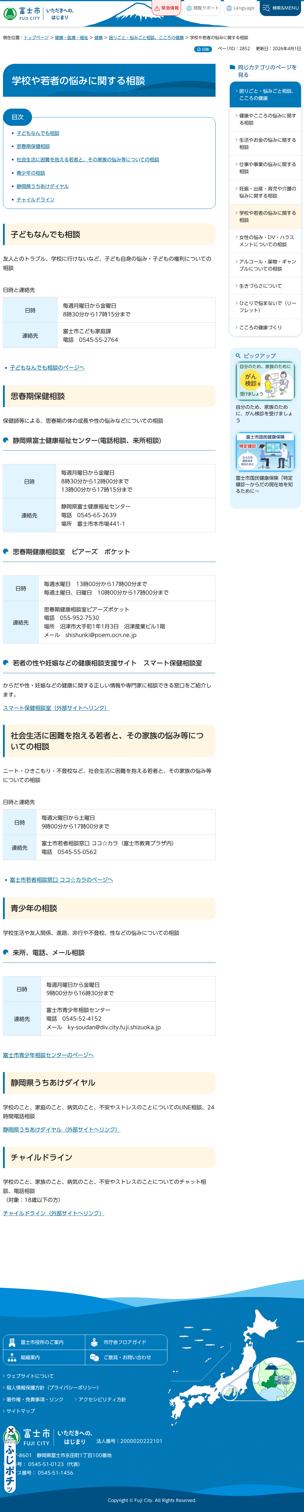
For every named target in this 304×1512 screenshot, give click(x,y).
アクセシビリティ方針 (102, 1399)
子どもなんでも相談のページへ (47, 367)
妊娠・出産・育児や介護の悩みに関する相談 (267, 192)
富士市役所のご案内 (42, 1342)
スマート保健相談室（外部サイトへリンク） (56, 708)
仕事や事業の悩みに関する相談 (267, 168)
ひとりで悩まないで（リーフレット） (267, 307)
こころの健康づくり (260, 327)
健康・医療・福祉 (71, 38)
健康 (98, 38)
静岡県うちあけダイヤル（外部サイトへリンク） (62, 1129)
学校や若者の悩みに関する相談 (267, 217)
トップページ (36, 38)
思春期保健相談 (33, 146)
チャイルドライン (36, 199)
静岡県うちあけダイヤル (43, 186)
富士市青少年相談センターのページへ (48, 1055)
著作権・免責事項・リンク (35, 1399)
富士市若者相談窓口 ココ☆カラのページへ (61, 879)
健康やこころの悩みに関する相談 (267, 119)
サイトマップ (21, 1411)
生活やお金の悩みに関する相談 (267, 144)
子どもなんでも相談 (38, 133)
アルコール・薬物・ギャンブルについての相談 (267, 265)
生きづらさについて (260, 286)
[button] (166, 8)
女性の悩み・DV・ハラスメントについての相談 (266, 241)
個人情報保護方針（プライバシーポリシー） (54, 1387)
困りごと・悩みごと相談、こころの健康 (146, 38)
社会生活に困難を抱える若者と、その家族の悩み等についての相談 (88, 159)
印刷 (205, 49)
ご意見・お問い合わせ (127, 1357)
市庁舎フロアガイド (125, 1342)
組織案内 (30, 1357)
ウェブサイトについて (30, 1376)
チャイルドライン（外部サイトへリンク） (53, 1213)
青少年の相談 (31, 173)
